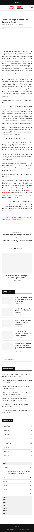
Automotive (18, 430)
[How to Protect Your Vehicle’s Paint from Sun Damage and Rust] (7, 335)
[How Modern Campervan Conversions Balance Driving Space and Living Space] (7, 346)
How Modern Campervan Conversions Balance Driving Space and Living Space (23, 346)
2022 (5, 505)
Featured (18, 447)
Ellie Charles (10, 24)
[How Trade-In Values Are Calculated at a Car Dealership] (7, 323)
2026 (5, 464)
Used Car (18, 451)
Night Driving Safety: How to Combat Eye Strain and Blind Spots (23, 299)
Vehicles (18, 456)
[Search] (32, 7)
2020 (5, 511)
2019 (5, 513)
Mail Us (17, 2)
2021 (5, 508)
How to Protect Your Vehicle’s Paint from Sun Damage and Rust (23, 334)
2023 (5, 503)
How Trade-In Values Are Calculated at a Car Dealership (23, 322)
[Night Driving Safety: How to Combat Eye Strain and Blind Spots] (7, 300)
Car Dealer (18, 434)
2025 (5, 497)
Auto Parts (18, 426)
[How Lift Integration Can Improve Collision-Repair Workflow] (17, 263)
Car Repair (18, 439)
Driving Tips (18, 443)
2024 (5, 500)
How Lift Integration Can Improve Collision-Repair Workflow (17, 276)
